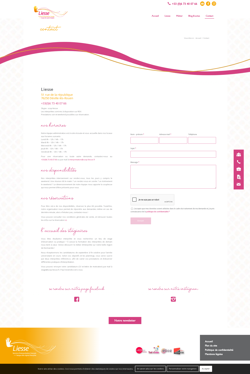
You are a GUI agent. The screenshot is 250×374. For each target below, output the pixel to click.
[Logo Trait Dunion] (154, 350)
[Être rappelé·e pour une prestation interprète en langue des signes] (239, 161)
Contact (49, 30)
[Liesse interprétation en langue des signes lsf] (51, 12)
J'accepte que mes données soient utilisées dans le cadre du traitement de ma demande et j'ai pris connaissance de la (172, 210)
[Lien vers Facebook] (208, 3)
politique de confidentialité (157, 211)
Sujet (133, 148)
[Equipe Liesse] (239, 154)
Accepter (206, 369)
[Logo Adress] (179, 351)
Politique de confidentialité (219, 350)
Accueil (209, 341)
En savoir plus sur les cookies (150, 369)
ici (66, 220)
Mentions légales (214, 354)
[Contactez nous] (239, 184)
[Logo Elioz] (166, 351)
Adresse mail (165, 134)
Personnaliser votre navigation (183, 369)
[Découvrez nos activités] (239, 169)
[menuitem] (155, 15)
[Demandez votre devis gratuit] (239, 177)
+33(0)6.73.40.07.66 (49, 159)
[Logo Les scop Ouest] (141, 351)
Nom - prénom (137, 134)
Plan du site (211, 345)
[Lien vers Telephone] (184, 3)
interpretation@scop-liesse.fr (82, 159)
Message (134, 162)
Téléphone (192, 134)
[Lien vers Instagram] (214, 3)
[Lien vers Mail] (202, 3)
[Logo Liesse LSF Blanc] (31, 346)
